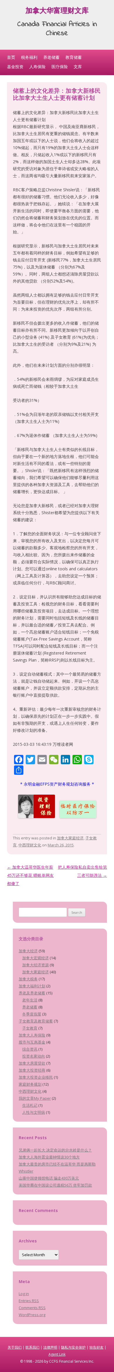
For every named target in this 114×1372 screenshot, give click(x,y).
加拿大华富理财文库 (57, 11)
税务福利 (29, 57)
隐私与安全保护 (73, 1347)
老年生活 (29, 1000)
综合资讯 (29, 1049)
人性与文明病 (33, 1112)
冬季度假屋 (31, 1014)
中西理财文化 (29, 845)
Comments (32, 1307)
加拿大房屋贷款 (32, 1063)
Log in (24, 1293)
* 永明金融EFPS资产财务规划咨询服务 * (57, 784)
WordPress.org (32, 1314)
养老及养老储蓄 (32, 993)
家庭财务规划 (30, 1084)
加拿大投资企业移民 (36, 1077)
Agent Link (57, 1354)
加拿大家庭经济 (70, 838)
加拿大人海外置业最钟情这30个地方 (49, 1157)
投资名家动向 (33, 1056)
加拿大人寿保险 (32, 1035)
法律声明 (50, 1347)
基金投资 (15, 66)
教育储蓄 (73, 57)
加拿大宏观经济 (35, 957)
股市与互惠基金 (32, 1042)
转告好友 (96, 1347)
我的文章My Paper (35, 1098)
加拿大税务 (28, 979)
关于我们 (15, 1347)
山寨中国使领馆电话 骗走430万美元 (49, 1178)
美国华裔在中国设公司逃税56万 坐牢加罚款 (55, 1185)
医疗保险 (59, 66)
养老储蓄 (51, 57)
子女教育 (29, 1028)
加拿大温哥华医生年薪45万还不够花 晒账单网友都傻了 (30, 875)
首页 (11, 57)
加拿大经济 (28, 950)
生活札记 (29, 1105)
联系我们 (32, 1347)
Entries (29, 1300)
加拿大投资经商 (32, 1070)
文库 (78, 66)
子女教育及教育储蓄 (36, 1021)
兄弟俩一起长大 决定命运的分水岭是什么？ (55, 1150)
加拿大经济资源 (35, 965)
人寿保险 (37, 66)
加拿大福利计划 (32, 986)
